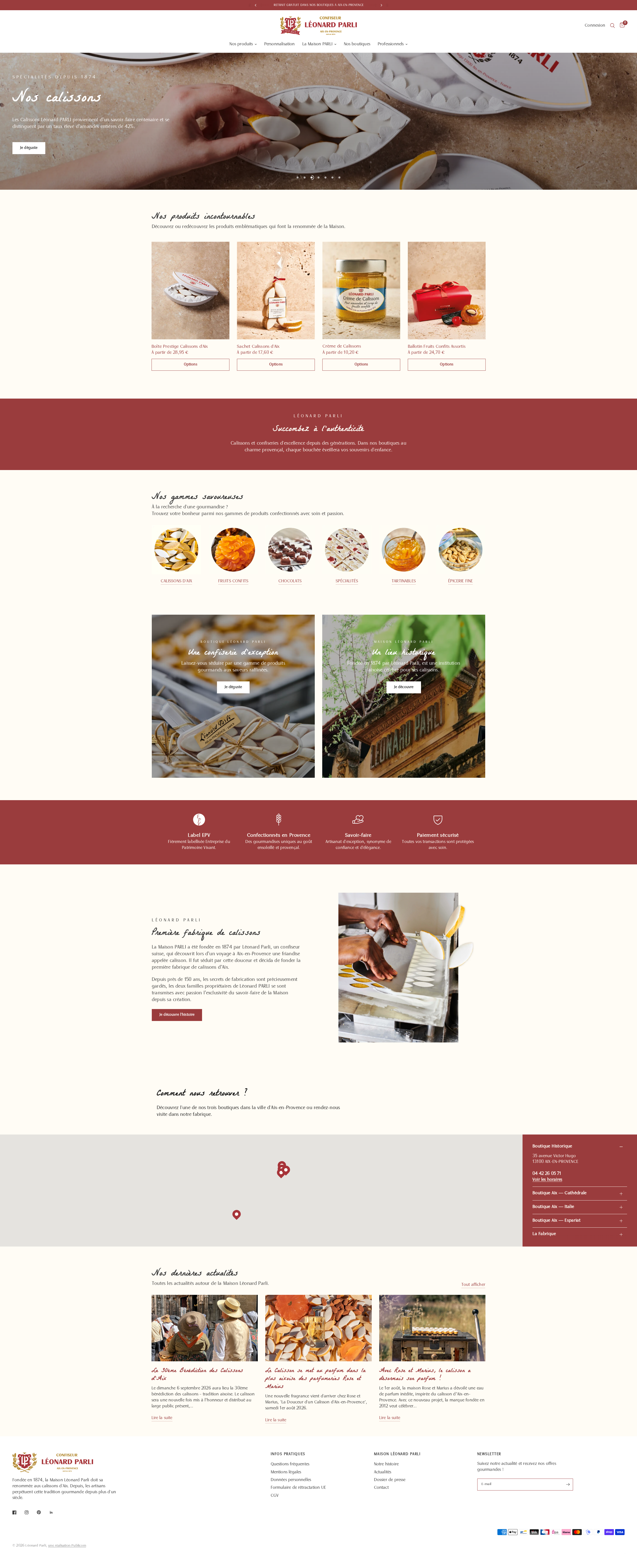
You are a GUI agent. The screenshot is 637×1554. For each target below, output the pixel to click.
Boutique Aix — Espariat (556, 1220)
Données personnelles (291, 1480)
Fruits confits (233, 581)
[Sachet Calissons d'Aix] (276, 290)
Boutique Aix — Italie (553, 1207)
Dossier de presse (390, 1480)
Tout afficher (473, 1285)
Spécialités (347, 581)
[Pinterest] (42, 1512)
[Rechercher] (612, 26)
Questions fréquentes (290, 1464)
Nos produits (241, 44)
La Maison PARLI (317, 44)
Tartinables (404, 581)
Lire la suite (162, 1418)
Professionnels (391, 44)
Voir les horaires (547, 1180)
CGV (275, 1496)
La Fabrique (544, 1234)
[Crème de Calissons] (361, 290)
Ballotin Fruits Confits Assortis (436, 347)
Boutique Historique (552, 1146)
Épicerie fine (460, 581)
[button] (177, 1015)
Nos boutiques (357, 44)
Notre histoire (386, 1464)
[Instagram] (30, 1512)
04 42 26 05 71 (546, 1174)
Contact (381, 1488)
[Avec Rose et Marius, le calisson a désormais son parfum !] (432, 1328)
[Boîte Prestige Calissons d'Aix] (190, 290)
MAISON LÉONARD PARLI (397, 1454)
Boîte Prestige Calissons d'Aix (180, 347)
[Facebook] (17, 1512)
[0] (621, 26)
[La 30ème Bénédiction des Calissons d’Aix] (205, 1328)
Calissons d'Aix (176, 581)
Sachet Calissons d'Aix (258, 347)
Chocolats (290, 581)
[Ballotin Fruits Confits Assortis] (446, 290)
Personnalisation (279, 44)
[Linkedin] (54, 1512)
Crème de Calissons (341, 347)
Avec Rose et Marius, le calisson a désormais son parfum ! (425, 1375)
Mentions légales (286, 1472)
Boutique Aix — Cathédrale (559, 1193)
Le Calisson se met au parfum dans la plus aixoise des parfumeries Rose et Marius (315, 1379)
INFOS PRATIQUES (288, 1454)
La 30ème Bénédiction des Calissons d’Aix (197, 1375)
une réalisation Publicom (67, 1546)
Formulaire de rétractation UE (298, 1488)
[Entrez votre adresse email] (568, 1485)
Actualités (382, 1472)
